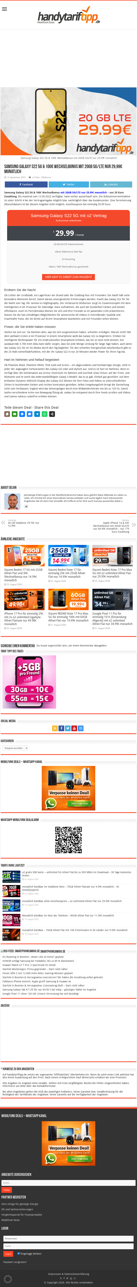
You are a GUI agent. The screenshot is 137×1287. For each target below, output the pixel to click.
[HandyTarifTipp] (68, 14)
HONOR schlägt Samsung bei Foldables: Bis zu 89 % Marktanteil (38, 961)
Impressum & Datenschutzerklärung (68, 1274)
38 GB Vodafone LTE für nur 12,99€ (23, 523)
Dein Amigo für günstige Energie (19, 1204)
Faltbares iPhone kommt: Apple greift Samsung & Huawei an (36, 981)
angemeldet (55, 645)
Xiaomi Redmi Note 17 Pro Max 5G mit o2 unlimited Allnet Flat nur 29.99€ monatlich (112, 573)
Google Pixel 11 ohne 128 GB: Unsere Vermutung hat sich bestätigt (40, 993)
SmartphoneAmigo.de (52, 951)
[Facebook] (61, 728)
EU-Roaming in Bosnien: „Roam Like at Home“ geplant (33, 956)
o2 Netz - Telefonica (41, 177)
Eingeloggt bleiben (30, 1253)
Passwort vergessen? (15, 1262)
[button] (8, 1279)
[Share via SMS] (29, 414)
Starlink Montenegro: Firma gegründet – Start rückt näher (35, 969)
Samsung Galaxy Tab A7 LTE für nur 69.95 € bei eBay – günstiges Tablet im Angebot (49, 989)
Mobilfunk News (10, 1220)
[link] (4, 9)
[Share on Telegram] (37, 414)
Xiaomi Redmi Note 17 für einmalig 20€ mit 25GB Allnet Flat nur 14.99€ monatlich (66, 573)
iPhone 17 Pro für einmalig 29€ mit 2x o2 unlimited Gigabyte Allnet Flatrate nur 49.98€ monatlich (23, 619)
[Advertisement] (68, 59)
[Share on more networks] (52, 414)
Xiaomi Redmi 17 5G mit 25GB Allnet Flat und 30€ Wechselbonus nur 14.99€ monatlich (23, 575)
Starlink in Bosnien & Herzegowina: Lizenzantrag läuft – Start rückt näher (43, 985)
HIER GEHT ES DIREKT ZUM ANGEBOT (68, 277)
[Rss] (55, 728)
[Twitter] (68, 728)
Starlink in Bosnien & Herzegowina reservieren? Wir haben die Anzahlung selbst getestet (52, 977)
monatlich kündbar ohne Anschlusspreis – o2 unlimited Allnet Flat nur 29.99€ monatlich (72, 901)
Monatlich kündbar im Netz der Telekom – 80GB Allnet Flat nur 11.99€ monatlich (68, 915)
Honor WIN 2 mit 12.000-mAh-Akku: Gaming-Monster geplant (37, 973)
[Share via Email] (14, 414)
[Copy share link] (7, 414)
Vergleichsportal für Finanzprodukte (21, 1214)
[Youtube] (74, 728)
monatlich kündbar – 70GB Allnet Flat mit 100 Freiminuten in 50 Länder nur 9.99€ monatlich (75, 930)
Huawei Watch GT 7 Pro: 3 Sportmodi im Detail (29, 965)
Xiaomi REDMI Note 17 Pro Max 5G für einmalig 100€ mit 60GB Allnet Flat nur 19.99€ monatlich (68, 617)
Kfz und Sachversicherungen (17, 1209)
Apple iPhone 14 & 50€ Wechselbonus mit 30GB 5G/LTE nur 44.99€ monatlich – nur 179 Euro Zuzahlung (111, 526)
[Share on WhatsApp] (44, 414)
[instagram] (80, 728)
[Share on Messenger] (22, 414)
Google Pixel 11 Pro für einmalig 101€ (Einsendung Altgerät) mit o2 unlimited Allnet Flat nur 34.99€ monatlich (112, 619)
